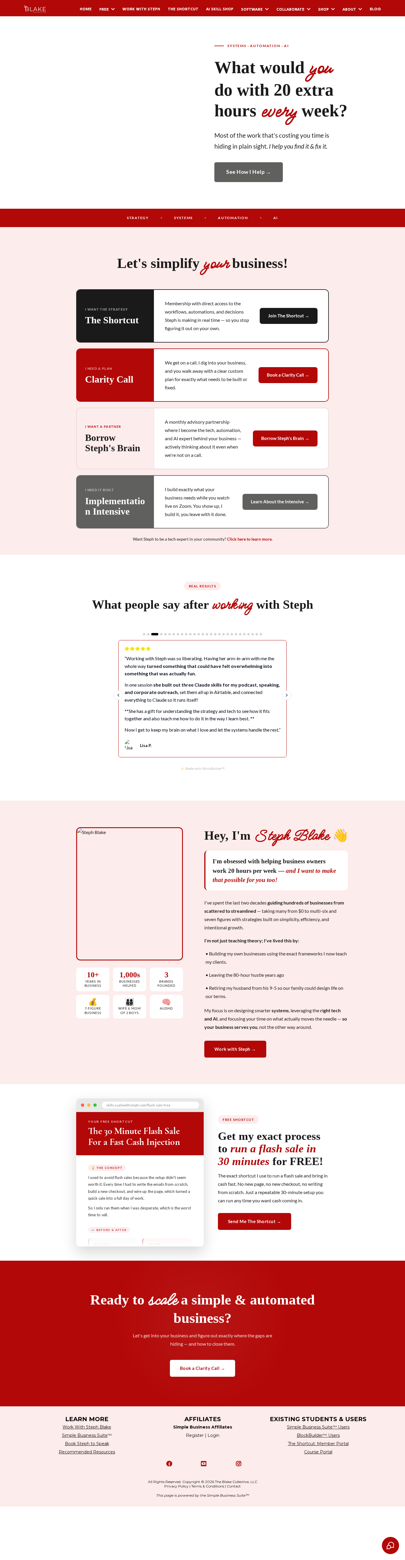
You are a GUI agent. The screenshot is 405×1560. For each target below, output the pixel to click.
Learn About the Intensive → (280, 501)
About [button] (349, 10)
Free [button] (104, 10)
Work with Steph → (235, 1049)
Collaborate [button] (291, 10)
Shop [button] (324, 10)
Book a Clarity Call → (288, 374)
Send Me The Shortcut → (254, 1221)
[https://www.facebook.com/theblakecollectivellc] (168, 1463)
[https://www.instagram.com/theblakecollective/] (237, 1463)
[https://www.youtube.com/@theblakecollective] (202, 1463)
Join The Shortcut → (288, 315)
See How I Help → (248, 172)
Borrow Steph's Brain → (285, 438)
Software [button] (252, 10)
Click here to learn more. (249, 539)
